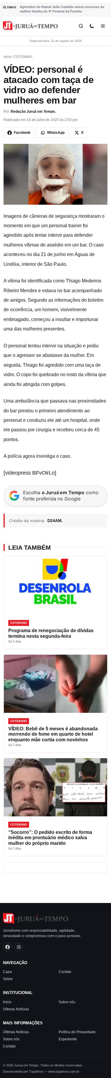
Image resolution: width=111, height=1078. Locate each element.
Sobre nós (67, 1002)
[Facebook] (7, 946)
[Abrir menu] (103, 26)
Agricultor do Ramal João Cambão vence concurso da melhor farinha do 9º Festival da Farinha (62, 9)
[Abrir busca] (81, 26)
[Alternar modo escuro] (92, 26)
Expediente (68, 1039)
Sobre (8, 979)
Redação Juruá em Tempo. (33, 111)
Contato (65, 972)
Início (7, 56)
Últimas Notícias (16, 1009)
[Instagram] (18, 946)
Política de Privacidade (77, 1032)
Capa (7, 972)
